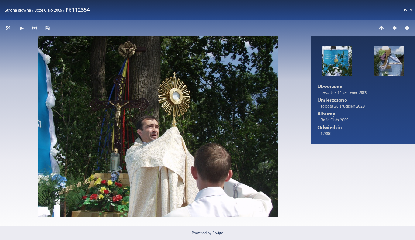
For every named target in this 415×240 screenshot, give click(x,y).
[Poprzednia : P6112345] (394, 27)
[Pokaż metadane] (34, 27)
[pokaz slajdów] (21, 27)
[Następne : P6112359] (407, 27)
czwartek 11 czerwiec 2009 (344, 92)
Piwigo (217, 232)
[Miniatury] (381, 27)
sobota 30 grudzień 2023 (343, 106)
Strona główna (18, 10)
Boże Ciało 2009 (48, 10)
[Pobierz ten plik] (47, 27)
